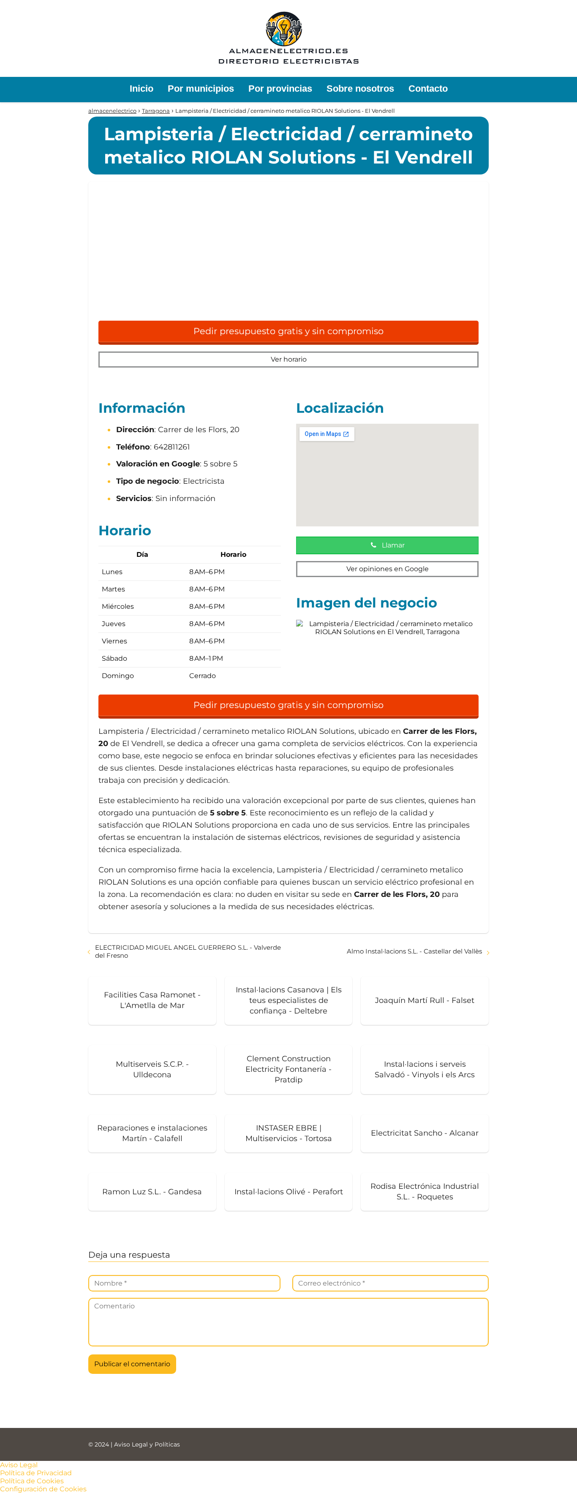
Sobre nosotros (360, 88)
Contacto (428, 88)
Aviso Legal (19, 1465)
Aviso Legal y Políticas (147, 1444)
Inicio (141, 88)
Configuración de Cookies (43, 1489)
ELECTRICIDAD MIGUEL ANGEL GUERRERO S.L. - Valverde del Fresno (188, 951)
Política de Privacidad (36, 1473)
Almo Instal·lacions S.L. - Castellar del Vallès (414, 951)
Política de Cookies (32, 1481)
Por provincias (280, 88)
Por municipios (201, 88)
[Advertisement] (288, 255)
